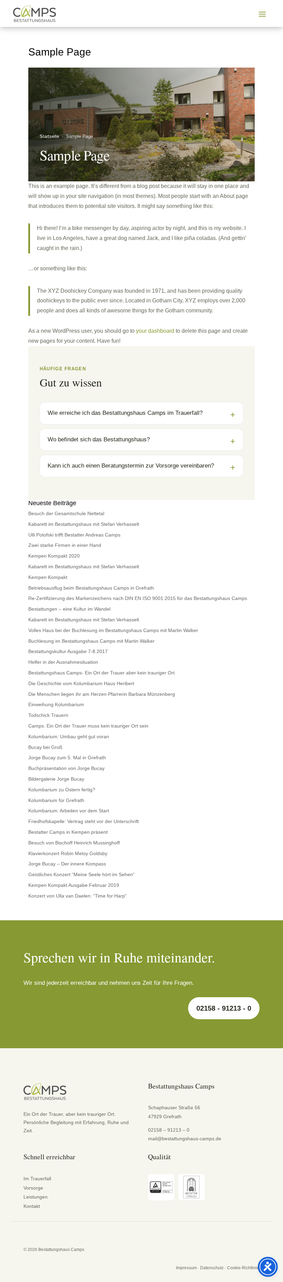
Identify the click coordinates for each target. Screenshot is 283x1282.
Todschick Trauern (48, 715)
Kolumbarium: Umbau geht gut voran (68, 736)
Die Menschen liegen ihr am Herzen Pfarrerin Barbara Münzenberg (101, 694)
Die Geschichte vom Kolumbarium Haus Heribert (81, 683)
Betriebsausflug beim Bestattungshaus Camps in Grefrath (91, 588)
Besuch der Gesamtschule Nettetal (66, 513)
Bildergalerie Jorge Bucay (56, 779)
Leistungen (35, 1197)
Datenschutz (212, 1267)
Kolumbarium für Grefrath (56, 800)
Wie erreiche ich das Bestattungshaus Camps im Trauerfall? (125, 413)
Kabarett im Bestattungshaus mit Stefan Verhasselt (83, 524)
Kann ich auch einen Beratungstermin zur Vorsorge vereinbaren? (131, 465)
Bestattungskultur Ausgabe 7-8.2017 (68, 651)
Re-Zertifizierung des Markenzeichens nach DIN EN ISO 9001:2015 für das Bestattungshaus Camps (137, 598)
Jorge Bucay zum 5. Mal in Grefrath (67, 757)
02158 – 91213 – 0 (168, 1130)
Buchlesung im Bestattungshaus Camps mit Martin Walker (91, 641)
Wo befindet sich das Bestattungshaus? (99, 439)
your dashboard (155, 331)
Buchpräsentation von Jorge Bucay (66, 768)
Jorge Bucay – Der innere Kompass (67, 864)
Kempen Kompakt (47, 577)
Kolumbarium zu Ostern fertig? (61, 789)
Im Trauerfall (37, 1178)
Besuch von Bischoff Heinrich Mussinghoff (74, 842)
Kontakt (31, 1206)
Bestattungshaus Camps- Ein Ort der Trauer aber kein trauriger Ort (101, 672)
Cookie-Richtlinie (243, 1267)
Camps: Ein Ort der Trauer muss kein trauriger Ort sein (88, 726)
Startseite (49, 136)
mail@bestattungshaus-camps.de (184, 1138)
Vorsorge (33, 1188)
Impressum (186, 1267)
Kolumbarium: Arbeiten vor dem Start (68, 810)
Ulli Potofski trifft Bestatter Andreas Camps (74, 535)
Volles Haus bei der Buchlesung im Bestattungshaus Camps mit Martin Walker (113, 630)
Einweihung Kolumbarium (56, 704)
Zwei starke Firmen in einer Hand (64, 545)
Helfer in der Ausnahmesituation (63, 662)
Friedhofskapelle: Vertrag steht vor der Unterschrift (83, 821)
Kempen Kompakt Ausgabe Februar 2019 (73, 885)
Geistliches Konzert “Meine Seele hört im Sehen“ (81, 874)
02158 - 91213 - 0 (223, 1008)
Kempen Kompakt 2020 (54, 556)
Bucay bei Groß (45, 747)
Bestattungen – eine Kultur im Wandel (69, 609)
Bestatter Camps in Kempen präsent (68, 832)
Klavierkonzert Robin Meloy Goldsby (67, 853)
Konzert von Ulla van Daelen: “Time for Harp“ (77, 896)
